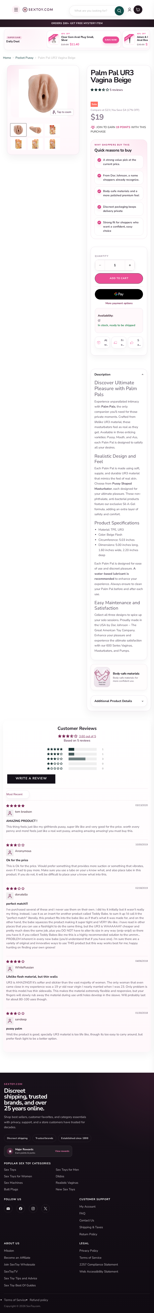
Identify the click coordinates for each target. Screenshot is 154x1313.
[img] (15, 806)
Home (7, 58)
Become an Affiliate (17, 1258)
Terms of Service (90, 1258)
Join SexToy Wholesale (19, 1264)
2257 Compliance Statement (98, 1264)
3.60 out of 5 (87, 736)
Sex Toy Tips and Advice (20, 1278)
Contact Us (86, 1220)
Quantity (101, 256)
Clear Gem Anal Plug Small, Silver (77, 39)
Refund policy (39, 1300)
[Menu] (16, 9)
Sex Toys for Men (67, 1170)
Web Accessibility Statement (98, 1272)
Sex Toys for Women (18, 1176)
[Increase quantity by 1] (130, 265)
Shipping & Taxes (91, 1227)
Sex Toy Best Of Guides (20, 1285)
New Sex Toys (65, 1189)
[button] (100, 90)
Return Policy (88, 1234)
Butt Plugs (11, 1189)
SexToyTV (11, 1272)
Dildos (60, 1176)
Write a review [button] (31, 778)
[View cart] (138, 9)
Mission (9, 1251)
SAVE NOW (111, 40)
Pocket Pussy (24, 58)
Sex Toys (10, 1170)
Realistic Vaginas (67, 1183)
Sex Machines (13, 1183)
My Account (87, 1207)
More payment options (119, 303)
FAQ (82, 1213)
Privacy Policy (88, 1251)
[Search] (119, 10)
